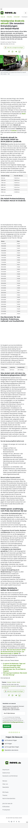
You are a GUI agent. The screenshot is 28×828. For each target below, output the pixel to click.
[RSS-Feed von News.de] (19, 821)
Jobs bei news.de (7, 803)
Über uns (5, 784)
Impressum (5, 769)
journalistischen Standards (9, 686)
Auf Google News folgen (11, 747)
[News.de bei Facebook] (14, 821)
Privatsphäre (6, 810)
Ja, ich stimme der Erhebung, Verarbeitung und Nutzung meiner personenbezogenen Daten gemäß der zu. (14, 719)
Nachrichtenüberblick (8, 798)
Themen (4, 795)
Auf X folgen (8, 743)
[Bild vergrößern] (27, 56)
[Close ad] (1, 9)
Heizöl (18, 682)
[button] (14, 47)
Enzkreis (14, 682)
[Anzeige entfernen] (27, 822)
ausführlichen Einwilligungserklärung (13, 722)
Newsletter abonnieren (11, 750)
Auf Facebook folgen (10, 740)
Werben (4, 781)
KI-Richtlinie (5, 806)
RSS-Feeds (5, 792)
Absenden (7, 726)
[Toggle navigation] (25, 13)
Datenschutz (6, 773)
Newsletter (5, 787)
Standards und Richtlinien (10, 776)
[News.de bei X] (16, 821)
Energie (9, 682)
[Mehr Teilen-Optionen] (19, 51)
